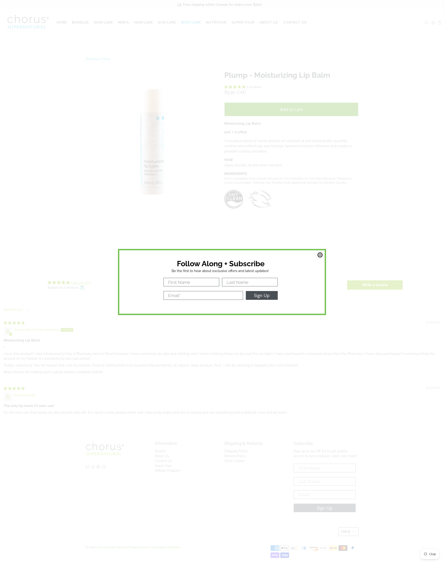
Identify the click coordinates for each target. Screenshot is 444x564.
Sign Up (262, 295)
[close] (320, 255)
